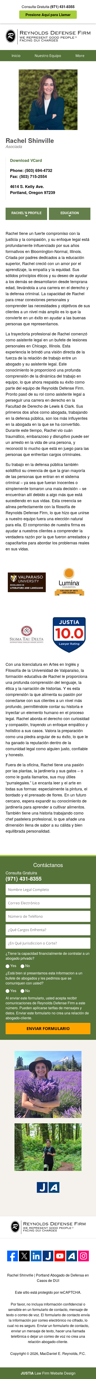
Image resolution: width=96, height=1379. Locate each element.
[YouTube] (59, 1256)
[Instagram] (83, 1256)
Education (70, 213)
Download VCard (26, 160)
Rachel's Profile (26, 213)
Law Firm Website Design (48, 1373)
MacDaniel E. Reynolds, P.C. (63, 1353)
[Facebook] (12, 1256)
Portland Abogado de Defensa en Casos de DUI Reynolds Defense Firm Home (48, 36)
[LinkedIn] (36, 1256)
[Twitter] (24, 1256)
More (79, 55)
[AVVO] (54, 1187)
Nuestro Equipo (48, 55)
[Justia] (42, 1187)
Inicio (16, 55)
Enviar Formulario (48, 1028)
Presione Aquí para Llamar (48, 14)
